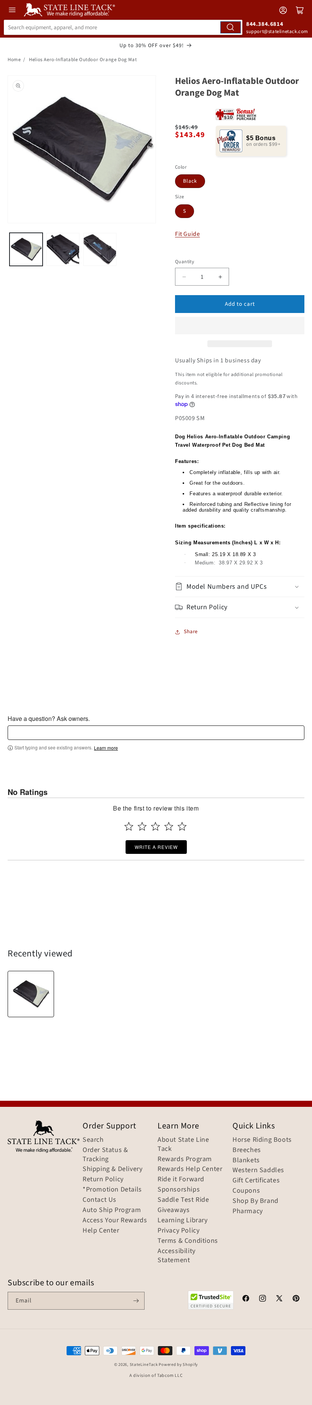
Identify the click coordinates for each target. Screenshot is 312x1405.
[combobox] (123, 27)
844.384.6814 (264, 24)
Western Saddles (258, 1170)
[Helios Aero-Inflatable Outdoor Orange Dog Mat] (31, 994)
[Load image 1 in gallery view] (26, 249)
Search (93, 1139)
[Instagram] (262, 1299)
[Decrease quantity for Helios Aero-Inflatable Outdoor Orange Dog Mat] (184, 277)
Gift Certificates (256, 1180)
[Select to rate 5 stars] (182, 826)
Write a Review (156, 847)
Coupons (246, 1190)
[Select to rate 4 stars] (169, 826)
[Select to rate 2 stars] (142, 826)
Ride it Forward (181, 1179)
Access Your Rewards (115, 1220)
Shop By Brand (255, 1201)
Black (190, 181)
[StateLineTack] (69, 9)
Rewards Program (185, 1159)
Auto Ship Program (112, 1210)
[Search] (230, 27)
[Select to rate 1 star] (129, 826)
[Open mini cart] (299, 10)
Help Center (101, 1230)
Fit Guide (187, 234)
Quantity (184, 261)
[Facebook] (245, 1299)
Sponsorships (179, 1189)
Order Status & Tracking (105, 1155)
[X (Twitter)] (279, 1299)
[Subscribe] (135, 1301)
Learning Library (183, 1220)
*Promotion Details (112, 1189)
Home (14, 59)
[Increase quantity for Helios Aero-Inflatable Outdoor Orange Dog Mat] (220, 277)
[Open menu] (12, 10)
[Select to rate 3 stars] (155, 826)
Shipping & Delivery (112, 1169)
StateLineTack (144, 1364)
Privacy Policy (178, 1230)
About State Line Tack (183, 1144)
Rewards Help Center (190, 1169)
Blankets (246, 1160)
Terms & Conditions (188, 1240)
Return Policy (103, 1179)
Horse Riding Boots (262, 1139)
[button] (239, 325)
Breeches (246, 1150)
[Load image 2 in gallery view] (63, 249)
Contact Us (99, 1199)
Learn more (106, 748)
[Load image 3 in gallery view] (99, 249)
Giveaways (173, 1210)
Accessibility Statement (177, 1256)
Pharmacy (247, 1211)
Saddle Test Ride (183, 1199)
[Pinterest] (296, 1299)
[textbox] (156, 732)
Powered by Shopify (178, 1364)
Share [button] (191, 631)
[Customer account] (283, 10)
